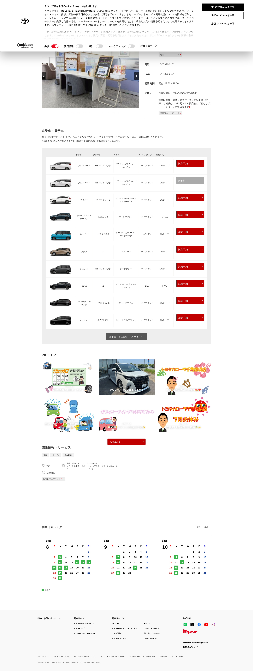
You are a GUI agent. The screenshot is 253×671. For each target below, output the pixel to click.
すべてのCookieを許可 (222, 7)
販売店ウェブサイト (51, 479)
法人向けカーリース (152, 633)
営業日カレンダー (167, 113)
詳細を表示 (146, 45)
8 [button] (103, 113)
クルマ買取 (116, 633)
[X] (192, 624)
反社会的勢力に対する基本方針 (142, 656)
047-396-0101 (167, 64)
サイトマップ (42, 656)
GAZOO (115, 623)
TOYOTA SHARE (151, 628)
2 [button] (68, 113)
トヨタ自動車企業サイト (84, 623)
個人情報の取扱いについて (85, 656)
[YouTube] (206, 624)
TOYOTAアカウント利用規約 (113, 656)
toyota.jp (67, 10)
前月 (198, 527)
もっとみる (115, 441)
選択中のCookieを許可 (222, 15)
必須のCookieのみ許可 (222, 23)
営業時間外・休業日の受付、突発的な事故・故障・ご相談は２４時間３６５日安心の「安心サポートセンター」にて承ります (184, 103)
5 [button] (86, 113)
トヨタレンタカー (119, 638)
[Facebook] (199, 624)
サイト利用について (61, 656)
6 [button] (91, 113)
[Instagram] (213, 624)
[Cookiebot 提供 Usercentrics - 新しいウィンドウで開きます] (25, 45)
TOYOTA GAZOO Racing (84, 633)
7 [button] (97, 113)
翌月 (206, 527)
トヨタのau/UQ (150, 638)
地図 (162, 55)
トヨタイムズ (79, 628)
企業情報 (163, 656)
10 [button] (115, 113)
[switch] (79, 46)
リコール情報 (177, 656)
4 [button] (80, 113)
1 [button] (62, 113)
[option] (90, 76)
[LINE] (185, 624)
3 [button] (74, 113)
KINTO (147, 623)
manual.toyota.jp (85, 10)
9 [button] (109, 113)
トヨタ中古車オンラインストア (124, 628)
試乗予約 (183, 163)
